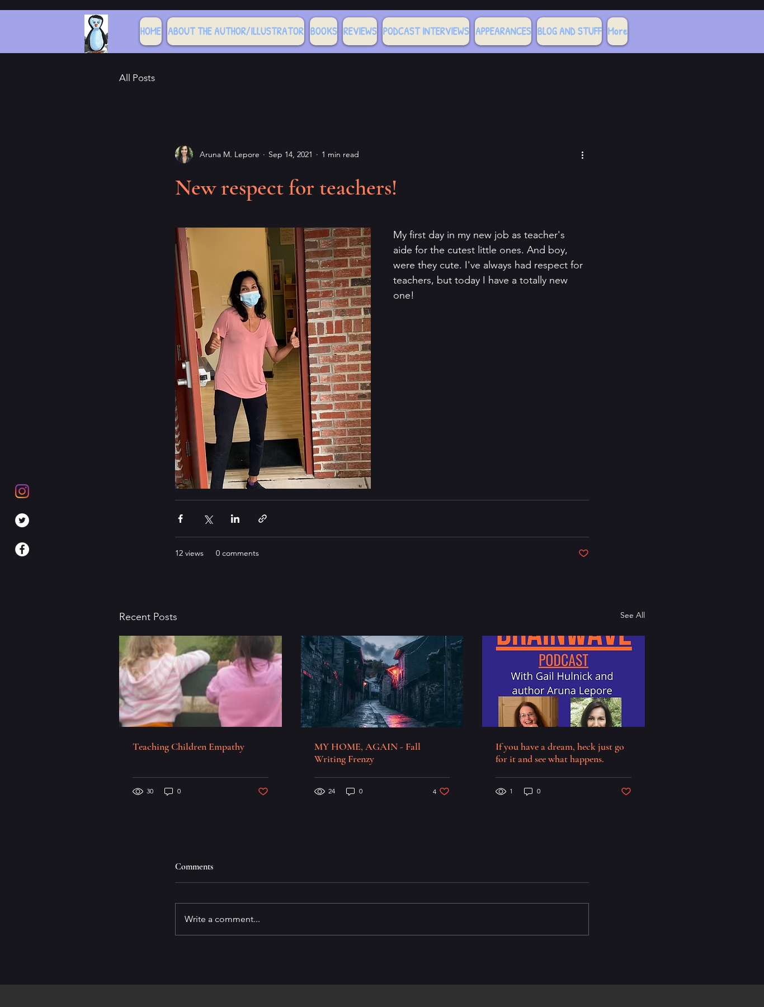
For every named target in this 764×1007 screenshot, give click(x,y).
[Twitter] (22, 520)
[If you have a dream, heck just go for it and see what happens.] (563, 681)
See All (632, 615)
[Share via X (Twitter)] (207, 518)
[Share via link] (262, 518)
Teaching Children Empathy (188, 746)
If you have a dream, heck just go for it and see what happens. (560, 752)
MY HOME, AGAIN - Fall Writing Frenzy (367, 752)
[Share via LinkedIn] (235, 518)
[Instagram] (22, 491)
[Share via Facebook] (180, 518)
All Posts (137, 77)
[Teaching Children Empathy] (200, 681)
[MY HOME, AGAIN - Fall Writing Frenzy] (382, 681)
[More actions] (582, 154)
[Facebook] (22, 549)
